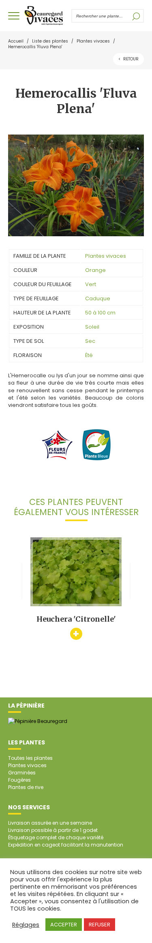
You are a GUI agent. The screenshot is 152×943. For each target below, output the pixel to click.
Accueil (16, 41)
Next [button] (137, 581)
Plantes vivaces (93, 41)
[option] (76, 588)
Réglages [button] (25, 924)
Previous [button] (15, 581)
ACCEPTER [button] (63, 924)
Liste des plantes (50, 41)
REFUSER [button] (99, 924)
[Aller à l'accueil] (43, 15)
